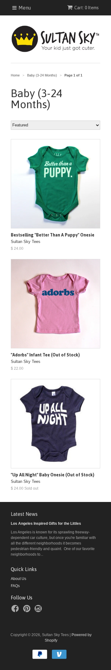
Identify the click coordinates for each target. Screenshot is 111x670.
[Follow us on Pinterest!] (27, 610)
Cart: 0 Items (86, 7)
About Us (18, 579)
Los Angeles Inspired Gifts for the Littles (46, 523)
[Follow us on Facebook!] (16, 610)
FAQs (15, 586)
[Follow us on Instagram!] (39, 610)
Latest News (24, 514)
